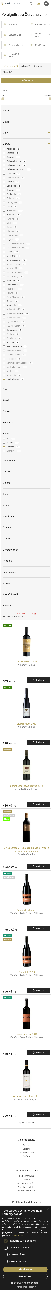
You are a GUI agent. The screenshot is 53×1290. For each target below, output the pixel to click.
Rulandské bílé (15, 309)
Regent (12, 301)
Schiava (12, 342)
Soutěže (26, 1180)
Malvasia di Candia (17, 247)
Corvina (12, 182)
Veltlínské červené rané (19, 363)
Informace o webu (26, 1191)
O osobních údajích (26, 1187)
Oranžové (13, 451)
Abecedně (7, 72)
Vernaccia (13, 375)
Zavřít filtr (26, 80)
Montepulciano (16, 260)
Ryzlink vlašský (15, 326)
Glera (11, 223)
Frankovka (14, 210)
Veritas (12, 371)
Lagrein (12, 239)
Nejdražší (37, 66)
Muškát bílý (14, 268)
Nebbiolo (13, 280)
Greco (11, 227)
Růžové (12, 442)
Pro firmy (26, 1156)
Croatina (13, 190)
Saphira (12, 334)
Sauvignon (13, 338)
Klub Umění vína (26, 1176)
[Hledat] (31, 4)
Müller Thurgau (15, 264)
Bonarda (13, 157)
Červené (12, 447)
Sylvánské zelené (16, 350)
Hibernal (12, 231)
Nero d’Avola (14, 285)
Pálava (12, 293)
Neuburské (13, 289)
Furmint (12, 219)
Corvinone (13, 186)
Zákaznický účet (26, 1152)
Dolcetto (12, 198)
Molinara (13, 256)
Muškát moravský (17, 272)
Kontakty (26, 1145)
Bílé (10, 438)
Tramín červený (15, 355)
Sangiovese (14, 330)
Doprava (26, 1149)
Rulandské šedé (16, 317)
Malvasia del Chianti (18, 243)
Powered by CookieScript (25, 1287)
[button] (25, 1283)
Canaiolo (13, 173)
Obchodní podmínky (26, 1183)
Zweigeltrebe (15, 379)
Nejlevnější (25, 66)
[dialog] (25, 1248)
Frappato (13, 214)
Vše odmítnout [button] (25, 1276)
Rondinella (13, 305)
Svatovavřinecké (16, 346)
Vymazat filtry (25, 614)
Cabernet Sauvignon (18, 169)
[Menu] (46, 4)
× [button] (47, 1209)
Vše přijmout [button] (25, 1269)
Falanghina (14, 202)
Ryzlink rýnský (15, 322)
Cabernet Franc (16, 165)
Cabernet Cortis (16, 161)
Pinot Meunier (15, 297)
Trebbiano (13, 359)
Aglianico (13, 149)
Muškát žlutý (14, 276)
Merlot (12, 252)
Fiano (11, 206)
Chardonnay (14, 235)
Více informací (20, 1235)
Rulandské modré (17, 313)
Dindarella (13, 194)
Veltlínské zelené (16, 367)
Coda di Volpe (15, 177)
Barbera (12, 153)
